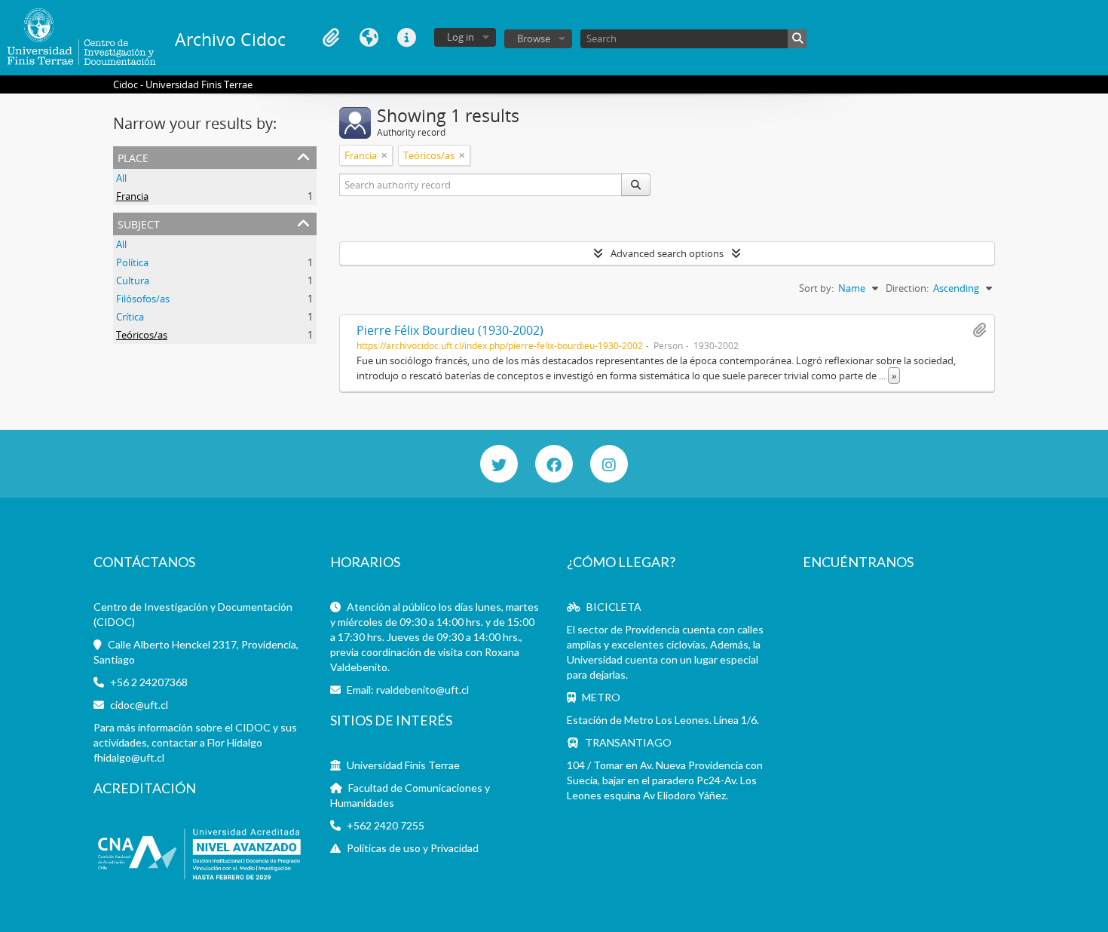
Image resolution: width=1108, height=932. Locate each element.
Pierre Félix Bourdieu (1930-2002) (450, 330)
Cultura (132, 280)
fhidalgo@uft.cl (128, 757)
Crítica (130, 316)
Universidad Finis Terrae (403, 765)
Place (133, 156)
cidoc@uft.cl (139, 704)
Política (132, 262)
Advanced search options (667, 253)
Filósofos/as (143, 298)
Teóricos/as (141, 335)
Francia (132, 196)
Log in (460, 37)
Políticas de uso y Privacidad (413, 848)
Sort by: (816, 288)
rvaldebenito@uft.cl (422, 689)
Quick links (406, 38)
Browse (533, 38)
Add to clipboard (979, 330)
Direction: (907, 288)
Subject (139, 223)
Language (368, 38)
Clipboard (331, 38)
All (121, 178)
